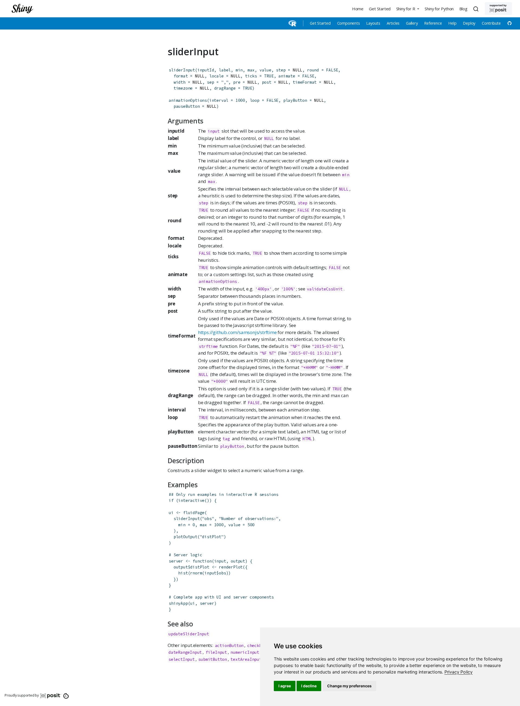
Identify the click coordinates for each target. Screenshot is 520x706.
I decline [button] (309, 686)
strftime (208, 346)
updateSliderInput (188, 633)
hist (183, 573)
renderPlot (231, 567)
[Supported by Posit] (498, 8)
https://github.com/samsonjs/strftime (237, 332)
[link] (458, 672)
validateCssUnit (325, 289)
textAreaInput (245, 659)
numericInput (244, 652)
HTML (307, 438)
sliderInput (182, 70)
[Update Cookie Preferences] (66, 695)
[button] (407, 8)
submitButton (212, 659)
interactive (191, 500)
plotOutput (185, 536)
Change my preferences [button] (349, 686)
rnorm (196, 573)
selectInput (181, 659)
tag (226, 438)
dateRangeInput (185, 652)
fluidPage (193, 512)
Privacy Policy (458, 672)
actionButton (229, 645)
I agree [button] (284, 686)
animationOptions (188, 100)
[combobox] (476, 8)
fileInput (216, 652)
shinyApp (178, 603)
